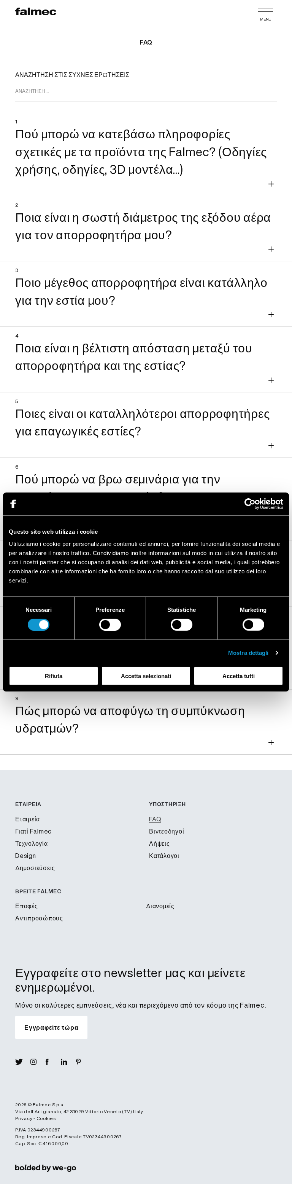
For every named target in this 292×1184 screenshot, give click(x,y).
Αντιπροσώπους (39, 918)
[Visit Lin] (68, 1061)
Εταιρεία (27, 819)
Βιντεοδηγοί (166, 831)
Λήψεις (159, 843)
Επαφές (26, 906)
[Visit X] (22, 1061)
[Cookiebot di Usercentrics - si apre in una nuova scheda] (250, 504)
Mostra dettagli (248, 653)
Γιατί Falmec (33, 831)
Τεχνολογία (31, 843)
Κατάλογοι (164, 856)
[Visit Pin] (83, 1061)
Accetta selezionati (146, 675)
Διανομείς (160, 906)
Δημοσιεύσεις (35, 868)
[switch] (110, 625)
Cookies (46, 1118)
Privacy (23, 1118)
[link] (45, 1167)
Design (25, 856)
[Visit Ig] (38, 1061)
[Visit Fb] (53, 1061)
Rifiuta (53, 675)
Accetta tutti (238, 675)
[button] (146, 154)
